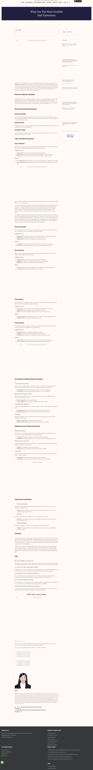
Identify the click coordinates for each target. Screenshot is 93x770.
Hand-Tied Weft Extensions (52, 740)
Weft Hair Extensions (51, 742)
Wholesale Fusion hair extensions (23, 652)
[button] (69, 2)
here (35, 647)
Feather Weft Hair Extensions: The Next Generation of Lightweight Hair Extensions (69, 103)
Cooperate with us (5, 753)
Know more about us (5, 749)
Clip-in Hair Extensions (52, 737)
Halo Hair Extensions (51, 739)
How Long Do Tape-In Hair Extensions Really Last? (68, 81)
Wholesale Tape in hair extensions (24, 651)
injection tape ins (19, 202)
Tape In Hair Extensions (52, 733)
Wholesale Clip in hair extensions (23, 654)
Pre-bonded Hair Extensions (52, 735)
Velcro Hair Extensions (52, 768)
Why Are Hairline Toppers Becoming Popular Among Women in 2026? (60, 758)
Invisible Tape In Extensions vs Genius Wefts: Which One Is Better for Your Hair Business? (69, 60)
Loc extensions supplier (52, 766)
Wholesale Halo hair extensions (23, 656)
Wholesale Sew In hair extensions (23, 655)
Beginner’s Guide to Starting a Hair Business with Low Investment (70, 123)
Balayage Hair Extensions (52, 744)
